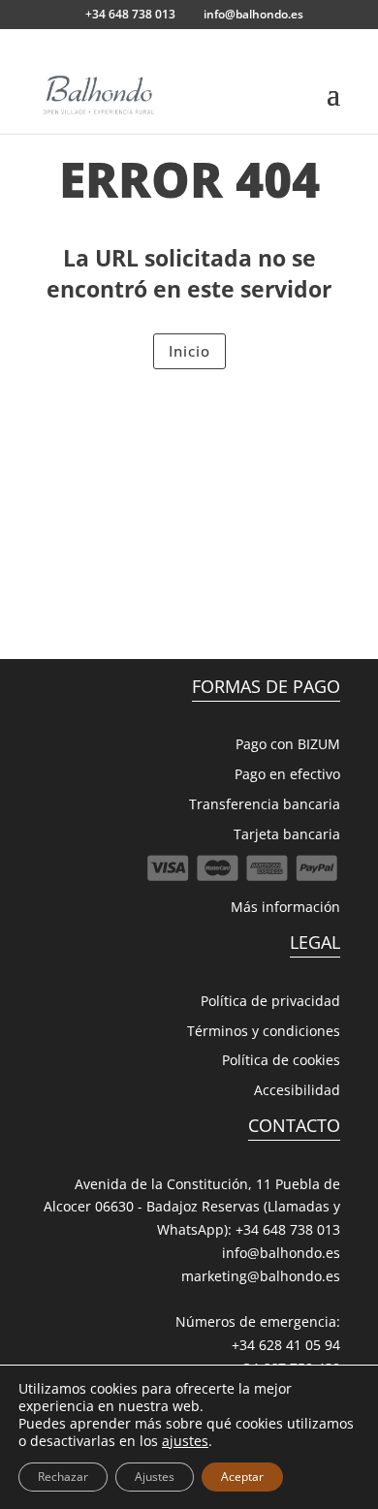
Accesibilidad (297, 1090)
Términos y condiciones (263, 1031)
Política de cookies (281, 1060)
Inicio (189, 351)
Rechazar (63, 1476)
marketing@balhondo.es (260, 1276)
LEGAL (315, 942)
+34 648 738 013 (288, 1229)
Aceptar (242, 1476)
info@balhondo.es (281, 1252)
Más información (285, 906)
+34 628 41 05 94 (286, 1345)
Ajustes (154, 1476)
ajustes (185, 1441)
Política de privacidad (270, 1000)
